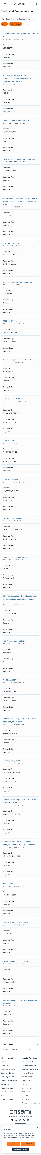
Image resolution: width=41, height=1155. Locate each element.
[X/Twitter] (20, 1120)
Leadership (5, 1066)
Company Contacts (8, 1077)
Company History (7, 1073)
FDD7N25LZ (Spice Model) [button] (12, 518)
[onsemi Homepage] (19, 4)
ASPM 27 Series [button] (8, 883)
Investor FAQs (27, 1080)
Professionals (26, 1092)
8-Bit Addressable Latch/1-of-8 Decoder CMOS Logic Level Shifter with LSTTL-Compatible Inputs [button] (20, 599)
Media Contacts (7, 1099)
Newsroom (5, 1084)
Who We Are (26, 1099)
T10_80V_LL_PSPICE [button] (10, 441)
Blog (2, 1096)
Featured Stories (7, 1092)
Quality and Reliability (9, 1080)
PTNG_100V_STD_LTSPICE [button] (12, 243)
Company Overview (8, 1069)
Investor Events (27, 1073)
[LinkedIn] (12, 1120)
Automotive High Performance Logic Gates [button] (18, 360)
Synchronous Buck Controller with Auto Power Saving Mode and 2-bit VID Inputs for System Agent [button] (20, 201)
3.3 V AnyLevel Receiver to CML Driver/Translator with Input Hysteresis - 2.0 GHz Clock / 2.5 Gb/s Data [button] (19, 78)
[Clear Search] (34, 19)
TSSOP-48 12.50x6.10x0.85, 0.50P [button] (16, 557)
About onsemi (7, 1058)
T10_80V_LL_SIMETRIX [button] (11, 479)
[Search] (3, 19)
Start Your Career (28, 1088)
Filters (4, 24)
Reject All (13, 1144)
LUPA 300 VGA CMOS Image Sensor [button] (16, 120)
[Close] (37, 1127)
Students (25, 1096)
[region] (21, 1139)
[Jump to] (39, 1049)
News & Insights (7, 1088)
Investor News (27, 1077)
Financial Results (28, 1062)
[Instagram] (28, 1120)
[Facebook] (24, 1120)
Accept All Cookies (28, 1144)
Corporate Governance (30, 1069)
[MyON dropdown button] (37, 3)
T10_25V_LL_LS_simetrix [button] (11, 761)
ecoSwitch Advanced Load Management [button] (17, 282)
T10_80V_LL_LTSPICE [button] (10, 680)
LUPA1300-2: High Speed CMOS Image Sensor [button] (20, 159)
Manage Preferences (20, 1149)
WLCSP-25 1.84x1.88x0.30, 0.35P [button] (15, 961)
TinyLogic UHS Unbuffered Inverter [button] (15, 922)
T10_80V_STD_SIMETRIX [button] (12, 399)
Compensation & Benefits (31, 1103)
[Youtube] (16, 1120)
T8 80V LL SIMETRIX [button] (10, 321)
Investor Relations (29, 1058)
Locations (4, 1062)
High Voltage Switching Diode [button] (14, 641)
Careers (25, 1084)
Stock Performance (29, 1066)
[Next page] (37, 1044)
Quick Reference (15, 24)
